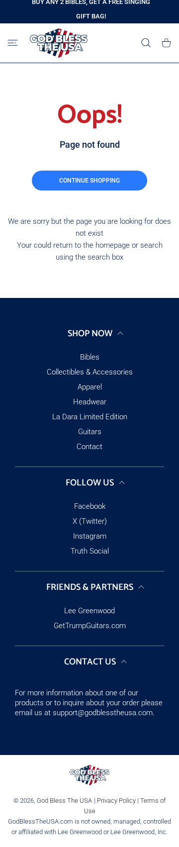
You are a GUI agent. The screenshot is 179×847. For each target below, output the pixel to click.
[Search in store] (146, 42)
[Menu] (12, 42)
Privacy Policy (116, 800)
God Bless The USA (64, 800)
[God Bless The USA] (59, 43)
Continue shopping (89, 180)
